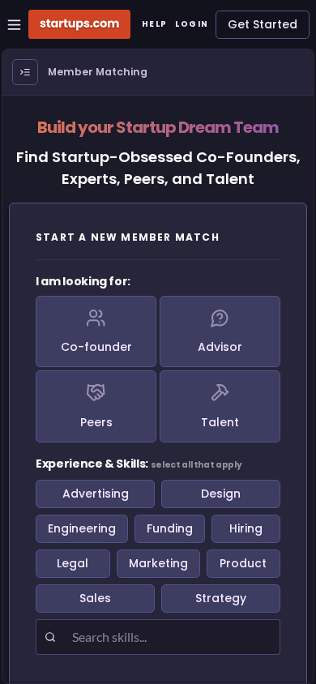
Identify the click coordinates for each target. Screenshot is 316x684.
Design (221, 493)
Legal (72, 563)
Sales (95, 598)
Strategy (220, 598)
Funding (170, 528)
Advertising (95, 493)
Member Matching (97, 72)
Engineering (82, 528)
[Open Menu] (25, 72)
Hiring (246, 528)
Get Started (262, 24)
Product (243, 563)
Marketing (158, 563)
